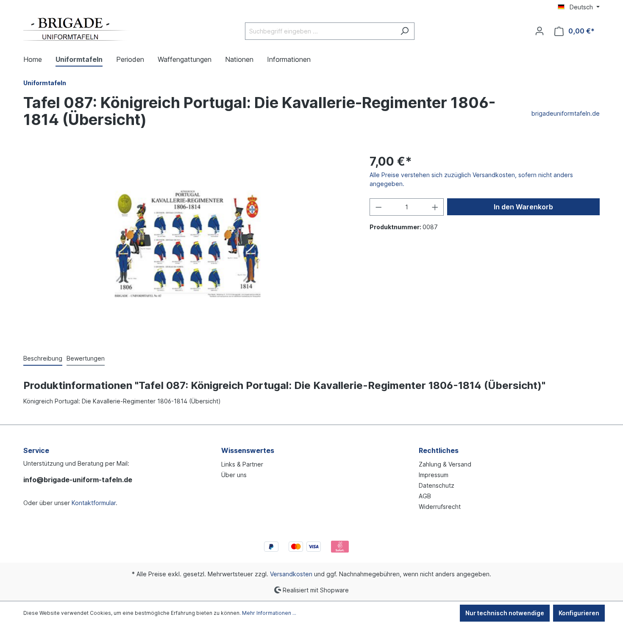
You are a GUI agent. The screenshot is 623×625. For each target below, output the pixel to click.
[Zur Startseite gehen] (76, 29)
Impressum (433, 474)
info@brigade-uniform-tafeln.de (77, 479)
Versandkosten (291, 574)
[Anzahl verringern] (378, 207)
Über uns (234, 474)
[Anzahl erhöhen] (435, 207)
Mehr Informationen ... (269, 613)
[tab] (42, 359)
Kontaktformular (94, 502)
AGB (425, 496)
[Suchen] (404, 31)
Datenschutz (436, 485)
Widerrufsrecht (440, 506)
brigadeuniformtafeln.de (565, 113)
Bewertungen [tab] (86, 358)
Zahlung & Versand (445, 464)
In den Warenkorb (523, 207)
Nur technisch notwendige (504, 613)
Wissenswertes (247, 450)
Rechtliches (439, 450)
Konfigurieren (579, 613)
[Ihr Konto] (539, 31)
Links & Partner (242, 464)
